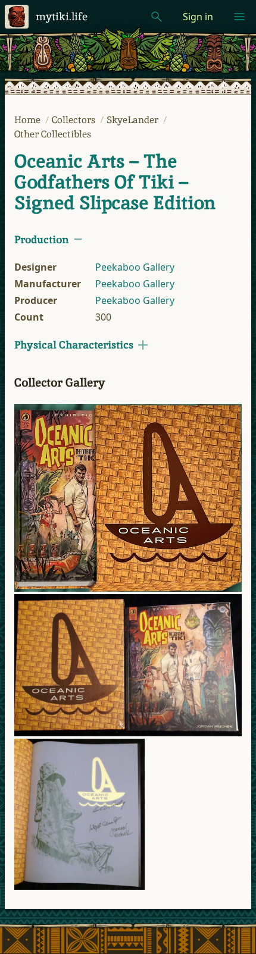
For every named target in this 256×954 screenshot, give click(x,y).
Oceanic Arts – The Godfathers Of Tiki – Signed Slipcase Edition (115, 182)
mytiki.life (62, 16)
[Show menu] (239, 17)
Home (28, 120)
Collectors (75, 120)
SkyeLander (134, 120)
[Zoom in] (128, 498)
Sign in (198, 16)
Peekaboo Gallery (134, 267)
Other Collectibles (52, 134)
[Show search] (156, 17)
